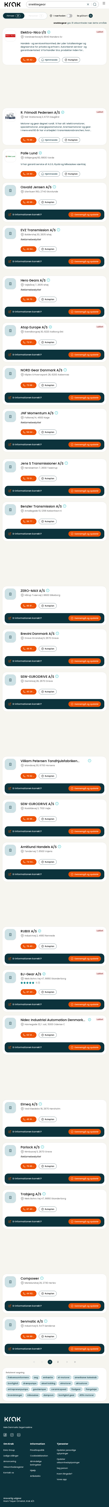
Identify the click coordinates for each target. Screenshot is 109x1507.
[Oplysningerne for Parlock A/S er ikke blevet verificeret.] (42, 1147)
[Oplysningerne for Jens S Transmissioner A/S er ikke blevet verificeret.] (66, 463)
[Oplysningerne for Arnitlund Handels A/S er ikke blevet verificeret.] (59, 846)
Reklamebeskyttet (31, 239)
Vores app (62, 1479)
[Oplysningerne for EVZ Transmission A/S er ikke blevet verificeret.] (58, 229)
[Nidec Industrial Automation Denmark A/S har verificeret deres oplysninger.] (89, 1019)
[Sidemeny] (104, 3)
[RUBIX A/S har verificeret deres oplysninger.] (39, 931)
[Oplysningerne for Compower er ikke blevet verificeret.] (42, 1278)
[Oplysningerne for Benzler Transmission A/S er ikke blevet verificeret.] (64, 506)
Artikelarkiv (35, 1476)
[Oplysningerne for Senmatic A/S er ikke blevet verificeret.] (45, 1321)
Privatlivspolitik (37, 1450)
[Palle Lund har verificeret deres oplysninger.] (40, 153)
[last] (75, 1362)
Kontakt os (8, 1472)
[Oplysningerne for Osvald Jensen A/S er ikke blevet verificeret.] (54, 187)
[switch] (69, 15)
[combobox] (57, 4)
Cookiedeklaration (39, 1455)
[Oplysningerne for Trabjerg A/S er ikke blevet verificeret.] (44, 1194)
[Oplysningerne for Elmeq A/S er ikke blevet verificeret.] (40, 1104)
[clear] (88, 4)
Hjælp (33, 1470)
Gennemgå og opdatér (86, 214)
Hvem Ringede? (64, 1473)
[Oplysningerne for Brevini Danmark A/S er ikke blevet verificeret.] (57, 633)
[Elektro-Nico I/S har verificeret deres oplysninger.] (49, 32)
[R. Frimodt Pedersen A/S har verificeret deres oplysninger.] (62, 112)
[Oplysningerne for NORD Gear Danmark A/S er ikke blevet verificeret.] (65, 370)
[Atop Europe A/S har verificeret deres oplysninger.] (50, 327)
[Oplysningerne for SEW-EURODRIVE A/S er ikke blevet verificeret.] (57, 676)
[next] (67, 1362)
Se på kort (82, 15)
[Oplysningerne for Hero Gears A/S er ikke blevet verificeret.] (48, 280)
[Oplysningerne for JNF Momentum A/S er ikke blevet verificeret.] (56, 413)
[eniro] (12, 4)
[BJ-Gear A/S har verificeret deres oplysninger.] (44, 974)
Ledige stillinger (10, 1455)
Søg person (62, 1468)
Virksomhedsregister (13, 1467)
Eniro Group (9, 1450)
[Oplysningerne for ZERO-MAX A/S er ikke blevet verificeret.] (47, 590)
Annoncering (9, 1461)
